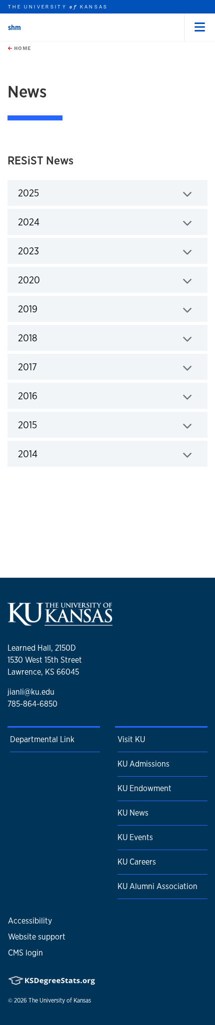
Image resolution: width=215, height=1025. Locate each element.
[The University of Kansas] (60, 622)
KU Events (135, 837)
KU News (133, 813)
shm (14, 27)
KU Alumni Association (158, 886)
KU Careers (137, 862)
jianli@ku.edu (31, 692)
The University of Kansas (59, 1001)
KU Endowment (145, 788)
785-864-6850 (33, 704)
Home (21, 47)
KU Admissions (144, 764)
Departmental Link (42, 739)
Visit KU (131, 739)
